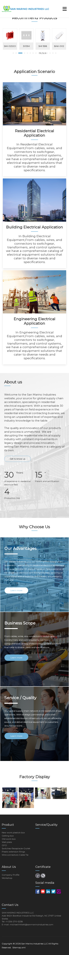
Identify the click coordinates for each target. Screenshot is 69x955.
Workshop (7, 878)
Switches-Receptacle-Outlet (16, 848)
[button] (13, 53)
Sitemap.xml (18, 947)
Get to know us (17, 458)
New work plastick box (13, 832)
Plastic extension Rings (13, 851)
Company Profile (10, 874)
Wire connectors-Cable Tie (15, 854)
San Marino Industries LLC (34, 943)
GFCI (4, 845)
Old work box (9, 839)
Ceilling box (8, 835)
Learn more (16, 590)
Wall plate (7, 842)
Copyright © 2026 (11, 943)
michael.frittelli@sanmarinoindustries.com (31, 924)
